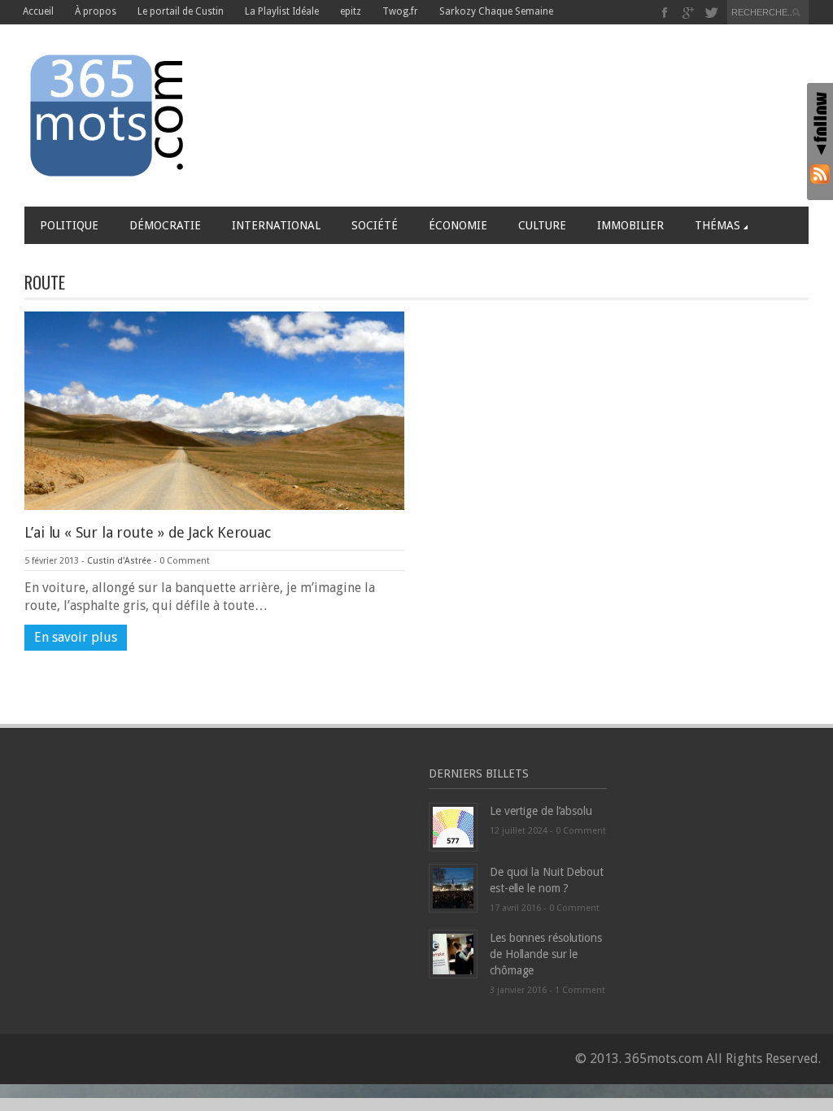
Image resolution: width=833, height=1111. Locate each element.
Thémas (717, 225)
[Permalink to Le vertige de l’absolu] (453, 826)
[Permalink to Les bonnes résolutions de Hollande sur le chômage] (453, 953)
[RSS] (820, 173)
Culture (542, 225)
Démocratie (165, 225)
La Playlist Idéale (282, 11)
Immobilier (630, 225)
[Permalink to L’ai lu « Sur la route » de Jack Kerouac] (214, 409)
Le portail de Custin (180, 11)
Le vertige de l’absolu (541, 810)
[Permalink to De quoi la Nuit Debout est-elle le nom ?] (453, 887)
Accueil (38, 11)
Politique (69, 225)
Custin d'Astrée (119, 561)
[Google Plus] (688, 13)
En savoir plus (75, 637)
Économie (458, 225)
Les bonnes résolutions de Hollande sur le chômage (546, 954)
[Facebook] (665, 13)
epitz (350, 11)
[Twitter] (711, 13)
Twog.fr (400, 11)
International (276, 225)
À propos (95, 11)
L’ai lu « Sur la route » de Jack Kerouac (147, 532)
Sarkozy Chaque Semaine (496, 11)
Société (374, 225)
